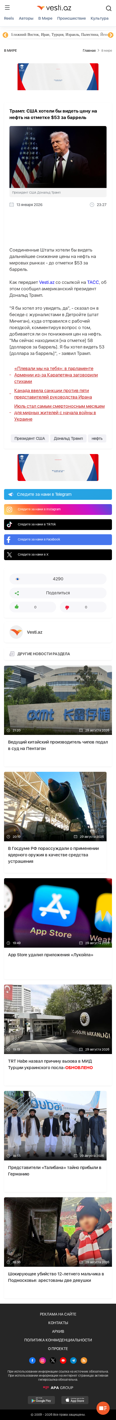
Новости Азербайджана (30, 35)
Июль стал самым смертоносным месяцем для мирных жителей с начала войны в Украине (59, 412)
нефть (97, 438)
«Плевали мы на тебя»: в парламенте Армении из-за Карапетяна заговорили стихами (56, 375)
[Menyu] (7, 7)
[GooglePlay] (41, 1400)
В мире (45, 18)
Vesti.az (46, 282)
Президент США (30, 438)
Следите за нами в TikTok (37, 524)
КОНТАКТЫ (58, 1323)
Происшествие (71, 18)
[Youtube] (63, 1361)
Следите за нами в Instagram (39, 509)
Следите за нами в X (33, 554)
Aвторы (26, 18)
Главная (89, 50)
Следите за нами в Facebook (39, 539)
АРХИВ (58, 1331)
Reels (9, 18)
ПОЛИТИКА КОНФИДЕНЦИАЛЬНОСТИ (58, 1340)
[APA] (58, 1387)
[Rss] (84, 1361)
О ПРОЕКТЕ (58, 1348)
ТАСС (93, 282)
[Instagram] (42, 1361)
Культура (99, 18)
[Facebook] (32, 1361)
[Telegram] (73, 1361)
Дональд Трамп (68, 438)
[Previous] (5, 35)
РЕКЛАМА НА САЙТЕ (58, 1314)
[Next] (110, 35)
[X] (53, 1361)
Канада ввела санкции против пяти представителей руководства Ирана (53, 394)
